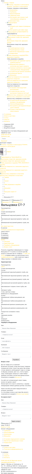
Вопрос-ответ (8, 247)
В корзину (5, 237)
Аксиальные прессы (16, 73)
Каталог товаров (9, 2)
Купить (3, 239)
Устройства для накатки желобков (20, 71)
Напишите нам (5, 136)
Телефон (3, 332)
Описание (7, 241)
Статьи (6, 117)
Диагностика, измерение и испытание (11, 175)
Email (2, 338)
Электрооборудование (16, 104)
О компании (7, 114)
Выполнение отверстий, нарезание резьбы (12, 161)
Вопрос (3, 413)
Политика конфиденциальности (13, 449)
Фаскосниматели (15, 13)
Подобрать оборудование (11, 245)
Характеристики (9, 243)
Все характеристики (7, 226)
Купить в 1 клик (5, 427)
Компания (4, 344)
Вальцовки (13, 75)
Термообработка (16, 157)
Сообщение (4, 351)
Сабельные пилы (15, 15)
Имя (2, 325)
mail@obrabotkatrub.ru (7, 257)
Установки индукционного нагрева (20, 35)
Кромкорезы (13, 10)
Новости (6, 119)
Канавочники (14, 53)
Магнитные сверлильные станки (19, 51)
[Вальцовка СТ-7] (6, 202)
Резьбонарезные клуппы (17, 48)
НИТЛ (2, 210)
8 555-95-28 (6, 134)
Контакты (7, 121)
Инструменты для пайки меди (19, 30)
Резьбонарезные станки (17, 50)
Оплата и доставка (9, 116)
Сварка (9, 151)
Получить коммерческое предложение (12, 229)
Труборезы (13, 12)
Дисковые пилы (14, 21)
